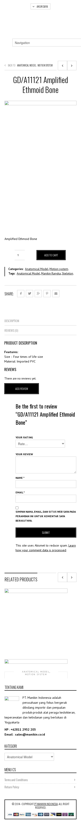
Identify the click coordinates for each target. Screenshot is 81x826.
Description (11, 320)
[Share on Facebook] (20, 293)
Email (20, 492)
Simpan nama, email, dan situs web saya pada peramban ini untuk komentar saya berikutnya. (46, 516)
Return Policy (11, 787)
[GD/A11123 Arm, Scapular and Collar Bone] (71, 65)
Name (20, 477)
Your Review (24, 454)
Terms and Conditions (16, 780)
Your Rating (24, 437)
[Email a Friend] (55, 293)
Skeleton (67, 273)
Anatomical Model (26, 65)
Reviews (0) (11, 330)
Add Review (21, 389)
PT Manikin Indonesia (46, 804)
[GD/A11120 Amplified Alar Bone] (62, 65)
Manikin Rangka (51, 273)
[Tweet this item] (29, 293)
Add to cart (51, 255)
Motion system (45, 65)
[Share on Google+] (38, 293)
